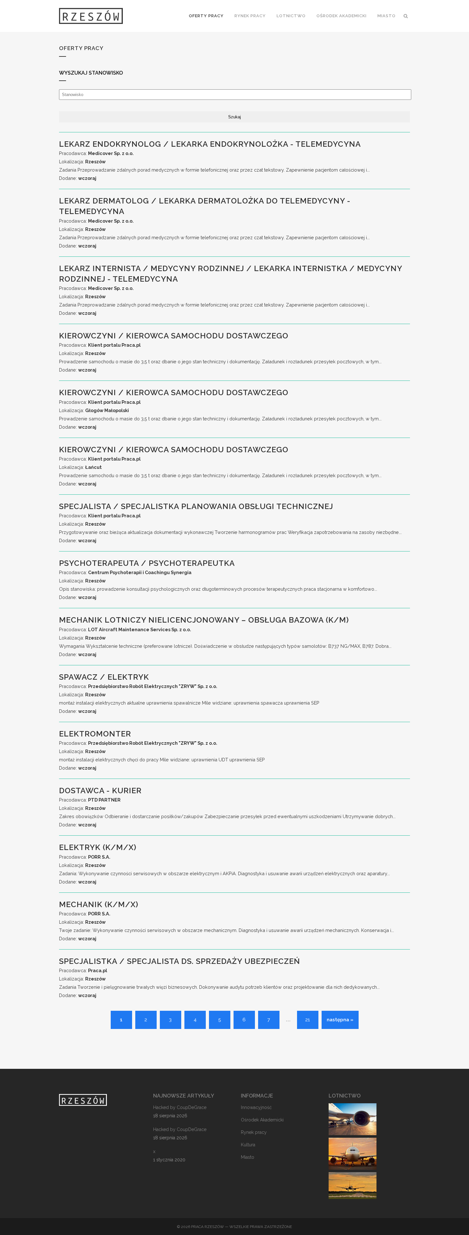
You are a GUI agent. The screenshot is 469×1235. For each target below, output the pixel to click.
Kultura (248, 1144)
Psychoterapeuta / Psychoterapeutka (147, 563)
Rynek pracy (254, 1132)
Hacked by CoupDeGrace (179, 1107)
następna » (340, 1020)
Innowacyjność (256, 1107)
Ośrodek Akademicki (262, 1119)
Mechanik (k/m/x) (98, 904)
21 (307, 1020)
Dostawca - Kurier (100, 790)
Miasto (247, 1157)
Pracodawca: (96, 153)
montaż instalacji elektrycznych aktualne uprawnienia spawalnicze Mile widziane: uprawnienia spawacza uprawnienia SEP (189, 703)
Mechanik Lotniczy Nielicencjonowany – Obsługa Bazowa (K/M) (204, 620)
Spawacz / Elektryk (104, 677)
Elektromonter (95, 733)
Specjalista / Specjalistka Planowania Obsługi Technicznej (196, 506)
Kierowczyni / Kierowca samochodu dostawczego (173, 335)
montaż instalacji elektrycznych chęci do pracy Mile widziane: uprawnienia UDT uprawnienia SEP (162, 759)
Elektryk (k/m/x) (98, 847)
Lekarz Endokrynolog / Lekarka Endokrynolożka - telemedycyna (210, 144)
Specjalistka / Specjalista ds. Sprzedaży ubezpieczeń (179, 961)
